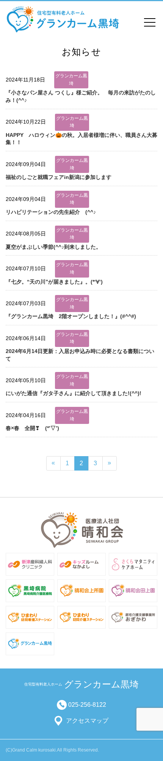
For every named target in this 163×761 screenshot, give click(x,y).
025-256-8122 (87, 704)
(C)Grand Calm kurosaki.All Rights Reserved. (52, 750)
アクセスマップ (87, 720)
